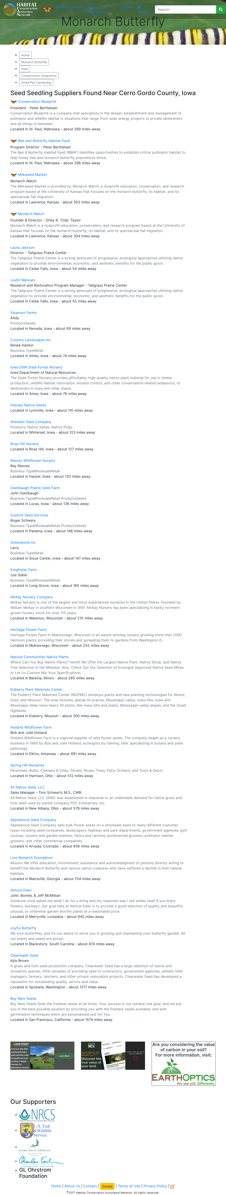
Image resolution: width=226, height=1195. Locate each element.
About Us (72, 1186)
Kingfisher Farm (23, 569)
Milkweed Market (32, 174)
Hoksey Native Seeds (28, 405)
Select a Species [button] (69, 7)
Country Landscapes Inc (30, 340)
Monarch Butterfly (34, 62)
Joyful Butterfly (23, 928)
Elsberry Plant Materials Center (36, 689)
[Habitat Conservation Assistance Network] (20, 9)
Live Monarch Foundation (31, 857)
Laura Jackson (22, 247)
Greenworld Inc (23, 542)
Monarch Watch (30, 214)
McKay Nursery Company (31, 597)
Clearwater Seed (24, 955)
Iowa (24, 69)
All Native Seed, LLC (27, 787)
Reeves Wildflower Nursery (32, 460)
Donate (143, 12)
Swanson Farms (23, 312)
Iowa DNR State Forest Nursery (36, 367)
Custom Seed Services (29, 515)
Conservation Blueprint (36, 101)
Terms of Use (129, 1186)
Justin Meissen (22, 280)
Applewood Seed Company (33, 820)
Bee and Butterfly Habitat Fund (43, 140)
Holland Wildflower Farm (31, 727)
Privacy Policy (155, 1186)
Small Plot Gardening (36, 82)
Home (25, 55)
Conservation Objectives (38, 75)
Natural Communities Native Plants (39, 657)
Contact (127, 7)
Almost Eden (21, 890)
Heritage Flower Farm (28, 629)
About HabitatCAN (98, 9)
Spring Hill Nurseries (27, 765)
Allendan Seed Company (30, 422)
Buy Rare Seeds (23, 998)
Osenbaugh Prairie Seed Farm (35, 488)
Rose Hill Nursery (24, 444)
